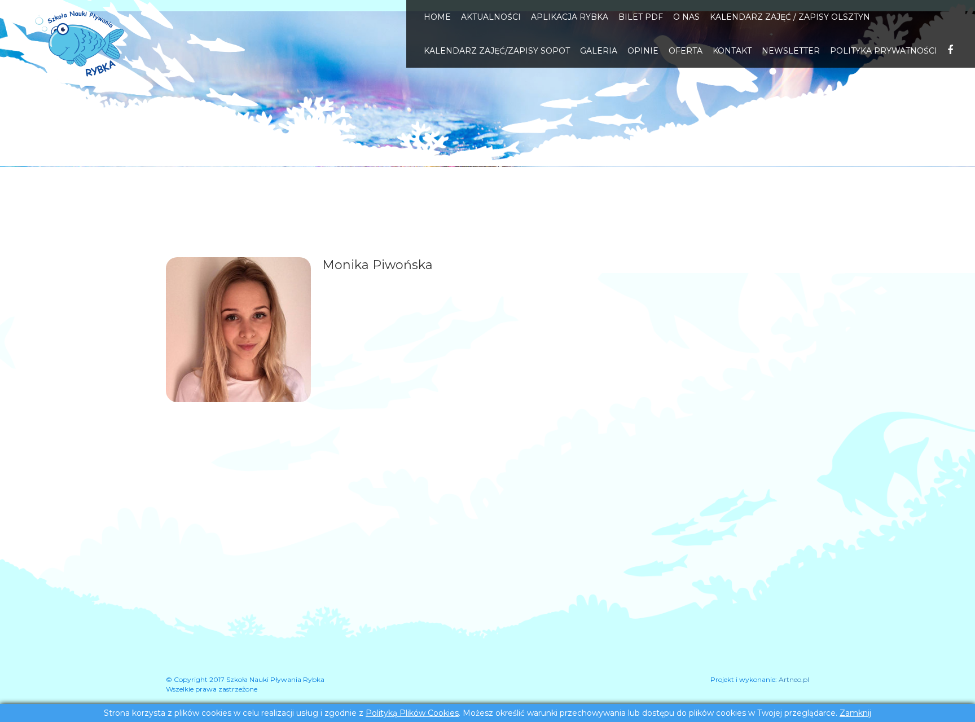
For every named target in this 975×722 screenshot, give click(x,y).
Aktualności (491, 17)
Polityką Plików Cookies (412, 713)
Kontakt (732, 51)
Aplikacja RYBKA (569, 17)
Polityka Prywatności (883, 51)
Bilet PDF (640, 17)
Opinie (642, 51)
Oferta (685, 51)
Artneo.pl (794, 679)
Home (437, 17)
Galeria (598, 51)
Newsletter (791, 51)
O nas (686, 17)
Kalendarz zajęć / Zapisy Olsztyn (790, 17)
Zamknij (855, 713)
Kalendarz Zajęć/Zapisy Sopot (497, 51)
